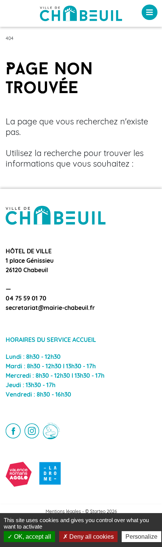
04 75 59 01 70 (26, 299)
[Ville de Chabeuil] (81, 13)
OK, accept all (31, 536)
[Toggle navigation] (149, 12)
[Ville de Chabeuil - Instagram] (32, 430)
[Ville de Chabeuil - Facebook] (13, 430)
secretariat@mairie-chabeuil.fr (50, 308)
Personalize (141, 536)
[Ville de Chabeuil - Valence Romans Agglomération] (19, 474)
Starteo (97, 512)
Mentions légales (63, 512)
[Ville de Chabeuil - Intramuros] (51, 431)
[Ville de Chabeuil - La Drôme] (50, 474)
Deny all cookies (91, 536)
